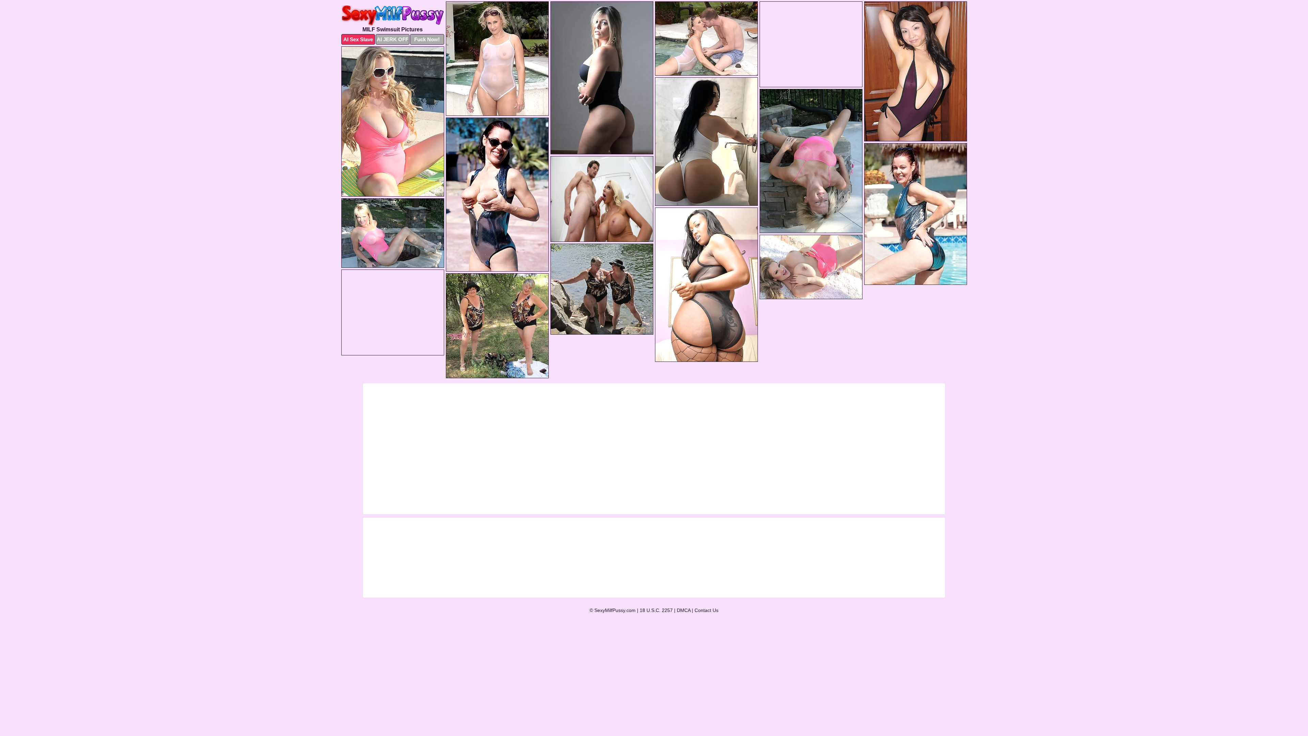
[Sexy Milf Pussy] (392, 15)
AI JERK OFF (392, 39)
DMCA (683, 610)
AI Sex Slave (358, 39)
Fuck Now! (427, 39)
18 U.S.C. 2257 (656, 610)
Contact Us (706, 610)
